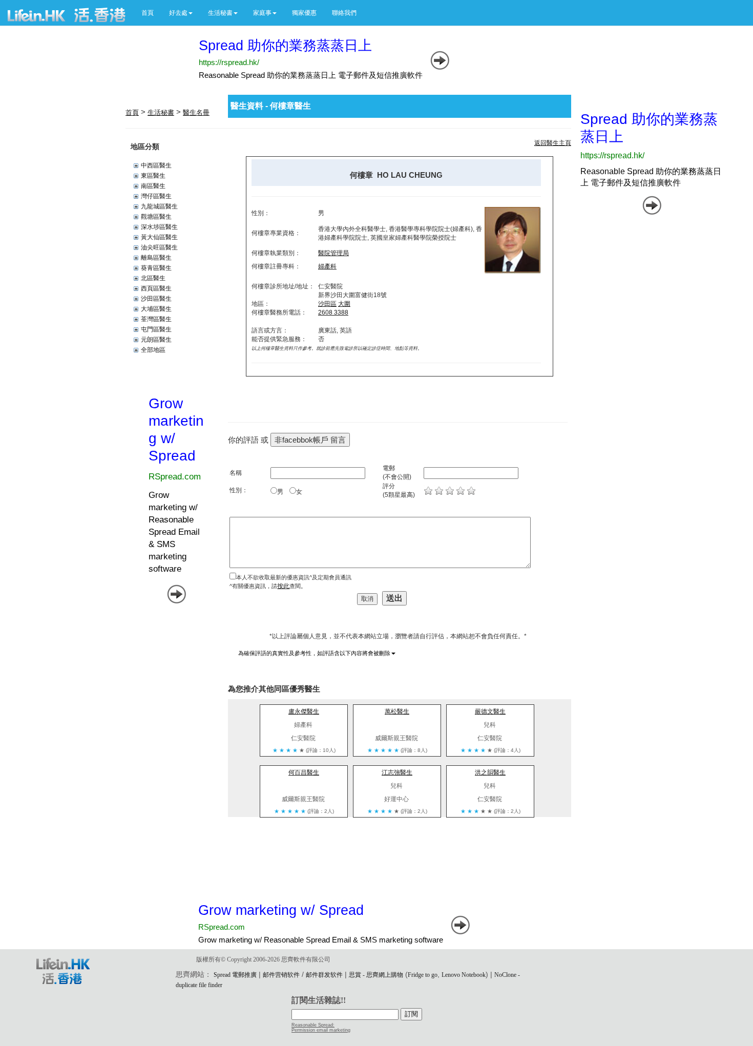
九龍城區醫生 (159, 206)
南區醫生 (153, 186)
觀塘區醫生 (156, 216)
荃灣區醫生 (156, 319)
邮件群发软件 (324, 974)
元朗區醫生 (156, 339)
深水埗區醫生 (159, 227)
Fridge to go (422, 974)
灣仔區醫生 (156, 196)
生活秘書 (161, 112)
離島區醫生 (156, 257)
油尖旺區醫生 (159, 247)
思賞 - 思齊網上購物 (376, 974)
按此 (283, 586)
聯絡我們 (344, 12)
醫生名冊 (196, 112)
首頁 (147, 12)
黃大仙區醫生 (159, 237)
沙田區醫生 (156, 298)
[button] (180, 13)
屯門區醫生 (156, 329)
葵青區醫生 (156, 267)
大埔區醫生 (156, 308)
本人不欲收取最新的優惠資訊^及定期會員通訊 (293, 577)
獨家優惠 (304, 12)
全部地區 (153, 349)
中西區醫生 (156, 165)
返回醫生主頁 (552, 143)
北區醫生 (153, 278)
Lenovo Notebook (464, 974)
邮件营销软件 (281, 974)
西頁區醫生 (156, 288)
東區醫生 (153, 175)
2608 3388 (333, 312)
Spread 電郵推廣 (235, 974)
